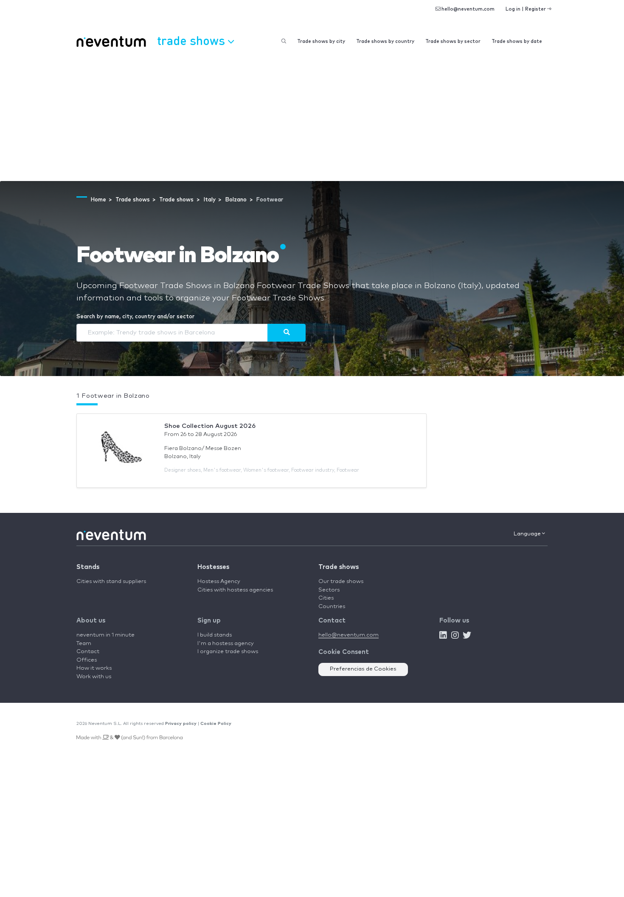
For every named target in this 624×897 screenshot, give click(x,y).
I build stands (214, 635)
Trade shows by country (385, 41)
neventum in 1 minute (105, 635)
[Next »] (286, 333)
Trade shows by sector (453, 41)
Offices (86, 660)
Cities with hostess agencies (235, 590)
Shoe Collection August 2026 (210, 426)
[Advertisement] (312, 117)
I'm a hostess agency (225, 643)
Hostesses (213, 567)
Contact (87, 651)
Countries (331, 606)
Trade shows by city (321, 41)
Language (528, 534)
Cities (326, 598)
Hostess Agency (218, 581)
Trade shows (338, 567)
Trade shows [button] (192, 40)
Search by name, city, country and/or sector (135, 317)
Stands (87, 567)
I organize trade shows (227, 651)
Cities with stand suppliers (111, 581)
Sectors (329, 590)
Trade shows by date (517, 41)
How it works (94, 668)
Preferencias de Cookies (363, 669)
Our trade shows (340, 581)
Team (83, 643)
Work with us (93, 676)
